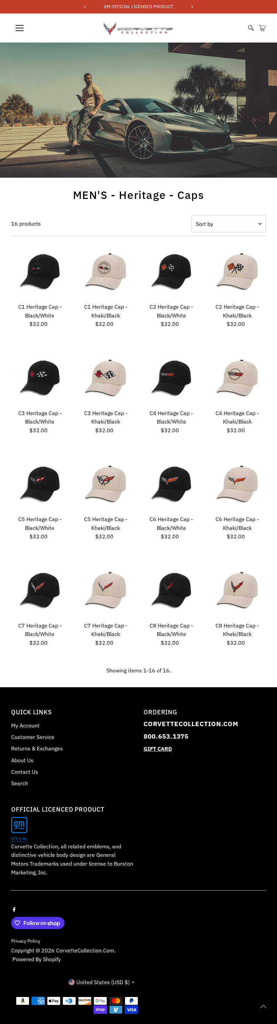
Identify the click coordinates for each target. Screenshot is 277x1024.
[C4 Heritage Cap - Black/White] (171, 377)
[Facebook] (14, 909)
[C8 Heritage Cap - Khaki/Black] (237, 590)
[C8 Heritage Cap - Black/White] (171, 590)
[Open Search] (251, 28)
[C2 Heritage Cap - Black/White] (171, 271)
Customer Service (32, 737)
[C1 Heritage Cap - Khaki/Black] (105, 271)
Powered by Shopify (36, 959)
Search (19, 783)
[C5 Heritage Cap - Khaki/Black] (105, 483)
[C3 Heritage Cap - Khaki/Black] (105, 377)
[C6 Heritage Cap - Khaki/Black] (237, 483)
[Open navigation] (42, 28)
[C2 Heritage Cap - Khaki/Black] (237, 271)
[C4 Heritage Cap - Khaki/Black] (237, 377)
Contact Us (24, 771)
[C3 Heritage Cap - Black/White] (40, 377)
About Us (22, 760)
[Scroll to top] (263, 1005)
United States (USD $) (103, 982)
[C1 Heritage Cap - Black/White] (40, 271)
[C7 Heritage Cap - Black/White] (40, 590)
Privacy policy (25, 941)
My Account (25, 725)
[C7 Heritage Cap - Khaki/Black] (105, 590)
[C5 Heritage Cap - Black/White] (40, 483)
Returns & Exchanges (37, 748)
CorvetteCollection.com (85, 950)
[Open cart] (262, 28)
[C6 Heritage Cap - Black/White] (171, 483)
